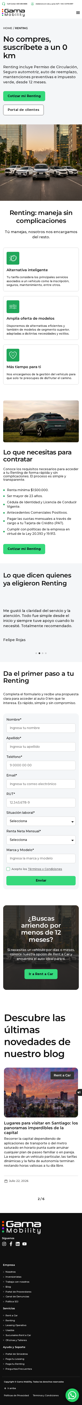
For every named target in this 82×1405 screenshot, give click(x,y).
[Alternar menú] (78, 13)
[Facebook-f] (11, 1244)
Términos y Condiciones (45, 869)
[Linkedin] (18, 1244)
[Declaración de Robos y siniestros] (79, 1092)
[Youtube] (24, 1244)
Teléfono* (14, 757)
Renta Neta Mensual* (23, 831)
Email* (11, 775)
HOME (7, 28)
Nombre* (13, 719)
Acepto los (37, 869)
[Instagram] (4, 1244)
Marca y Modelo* (20, 850)
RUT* (10, 794)
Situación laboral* (20, 813)
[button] (36, 653)
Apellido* (13, 738)
